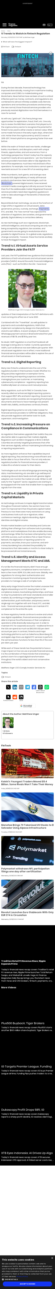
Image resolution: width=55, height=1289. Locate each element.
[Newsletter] (44, 25)
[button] (27, 1279)
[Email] (21, 687)
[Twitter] (8, 687)
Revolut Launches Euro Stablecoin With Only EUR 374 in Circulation (27, 914)
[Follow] (8, 698)
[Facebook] (34, 687)
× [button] (52, 1258)
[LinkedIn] (15, 687)
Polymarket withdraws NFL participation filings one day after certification (25, 870)
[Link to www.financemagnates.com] (27, 763)
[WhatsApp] (47, 687)
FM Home (3, 31)
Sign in (50, 25)
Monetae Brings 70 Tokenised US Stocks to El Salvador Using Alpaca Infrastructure (27, 826)
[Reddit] (15, 697)
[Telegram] (27, 687)
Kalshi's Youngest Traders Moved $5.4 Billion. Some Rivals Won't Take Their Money (27, 783)
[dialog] (27, 1272)
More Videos (8, 987)
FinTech (8, 31)
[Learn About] (40, 689)
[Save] (21, 698)
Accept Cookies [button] (27, 1284)
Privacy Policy (22, 1276)
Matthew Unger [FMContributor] (30, 37)
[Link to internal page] (8, 722)
